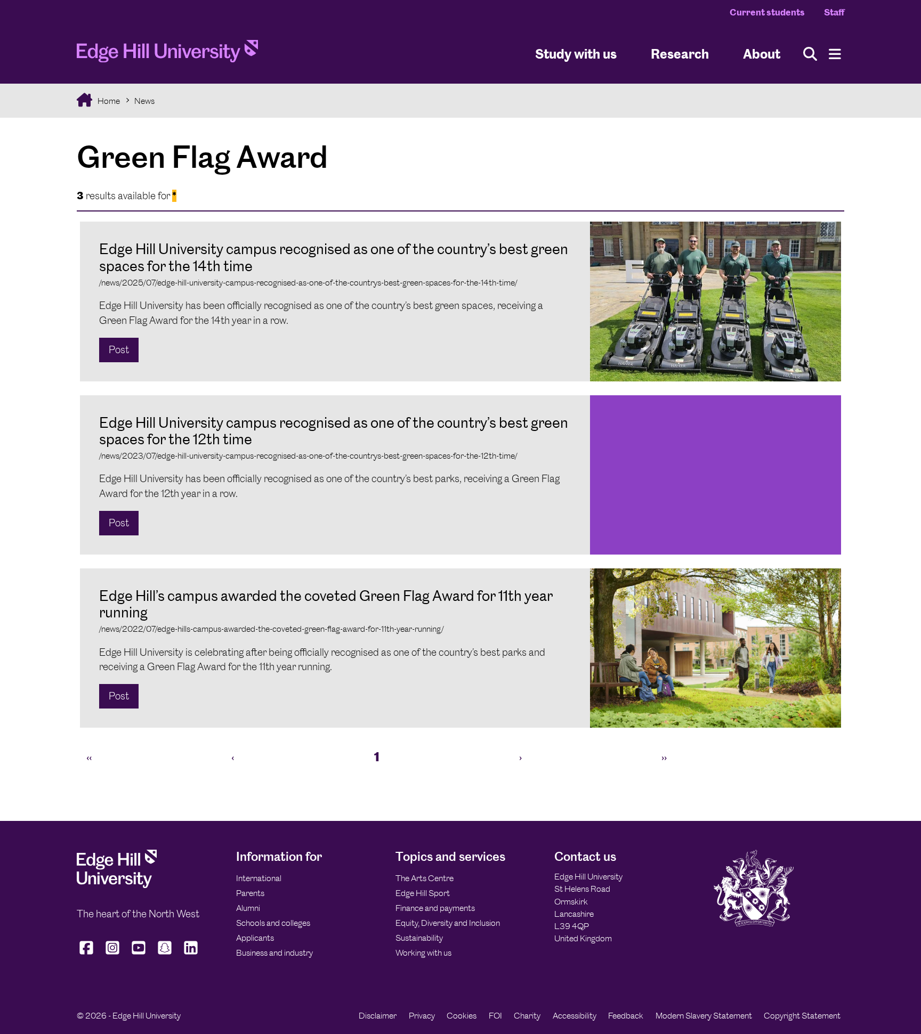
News (144, 101)
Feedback (625, 1016)
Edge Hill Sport (422, 893)
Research (680, 53)
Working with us (423, 953)
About (761, 53)
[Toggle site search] (810, 54)
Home (108, 101)
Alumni (248, 908)
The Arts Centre (424, 878)
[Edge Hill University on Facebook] (88, 954)
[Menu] (835, 54)
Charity (527, 1016)
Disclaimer (378, 1016)
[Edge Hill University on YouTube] (139, 954)
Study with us (576, 53)
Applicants (255, 938)
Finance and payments (435, 908)
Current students (767, 12)
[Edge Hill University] (117, 885)
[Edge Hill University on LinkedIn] (191, 954)
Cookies (461, 1016)
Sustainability (419, 938)
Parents (250, 893)
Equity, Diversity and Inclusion (447, 923)
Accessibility (574, 1016)
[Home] (167, 54)
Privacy (422, 1016)
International (258, 878)
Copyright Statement (802, 1016)
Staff (834, 12)
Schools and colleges (273, 923)
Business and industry (274, 953)
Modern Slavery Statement (704, 1016)
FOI (495, 1016)
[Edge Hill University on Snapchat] (165, 954)
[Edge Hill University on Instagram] (113, 954)
